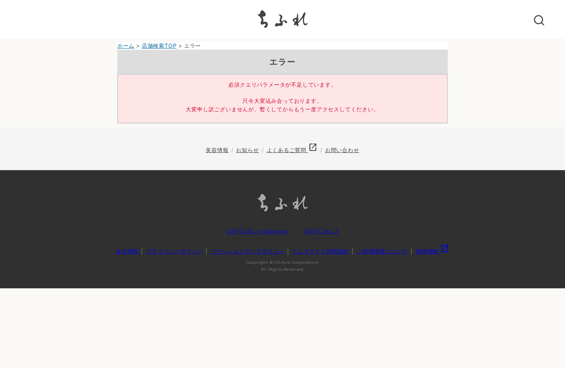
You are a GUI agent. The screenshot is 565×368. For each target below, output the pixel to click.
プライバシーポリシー (174, 251)
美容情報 (217, 150)
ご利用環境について (382, 251)
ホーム (125, 45)
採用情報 (432, 251)
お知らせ (247, 150)
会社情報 (127, 251)
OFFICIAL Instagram (256, 231)
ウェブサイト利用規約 (320, 251)
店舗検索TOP (159, 45)
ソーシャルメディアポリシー (247, 251)
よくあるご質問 (292, 150)
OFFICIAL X (321, 231)
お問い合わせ (342, 150)
